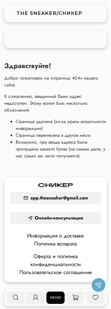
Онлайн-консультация (59, 218)
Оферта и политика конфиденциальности (55, 260)
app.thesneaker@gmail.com (59, 198)
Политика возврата (55, 243)
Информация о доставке (55, 235)
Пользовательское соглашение (55, 272)
